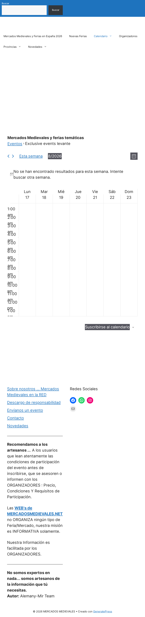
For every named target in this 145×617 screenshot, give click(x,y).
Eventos (14, 143)
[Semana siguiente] (13, 156)
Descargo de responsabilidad (34, 402)
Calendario (101, 36)
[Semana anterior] (8, 156)
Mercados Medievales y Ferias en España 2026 (33, 36)
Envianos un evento (25, 410)
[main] (72, 245)
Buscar (5, 3)
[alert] (72, 174)
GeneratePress (102, 611)
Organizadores (128, 36)
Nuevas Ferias (78, 36)
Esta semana (31, 156)
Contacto (15, 418)
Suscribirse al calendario (107, 327)
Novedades (35, 46)
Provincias (10, 46)
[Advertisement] (72, 85)
